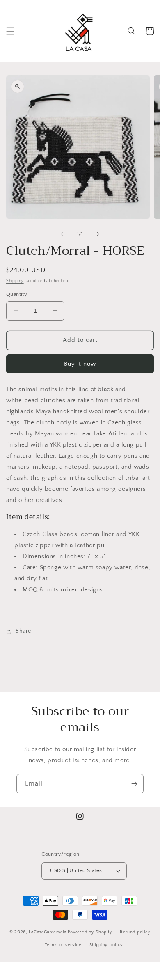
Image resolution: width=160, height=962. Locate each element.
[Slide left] (62, 234)
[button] (10, 31)
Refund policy (135, 932)
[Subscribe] (134, 783)
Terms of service (63, 944)
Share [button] (23, 631)
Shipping (15, 281)
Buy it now (80, 363)
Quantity (16, 294)
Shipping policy (106, 944)
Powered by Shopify (90, 932)
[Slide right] (98, 234)
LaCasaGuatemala (47, 932)
